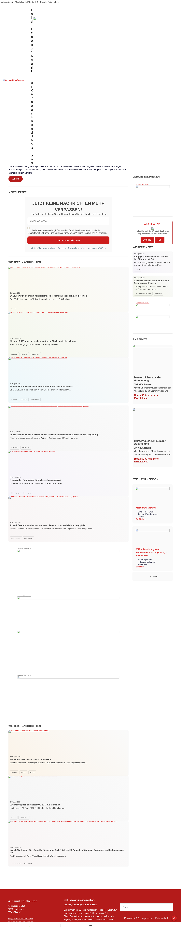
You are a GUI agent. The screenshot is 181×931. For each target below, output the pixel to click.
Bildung (14, 399)
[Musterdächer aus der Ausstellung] (152, 360)
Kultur (32, 772)
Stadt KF (35, 2)
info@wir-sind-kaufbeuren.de (20, 918)
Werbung (158, 293)
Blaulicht (14, 447)
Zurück (15, 179)
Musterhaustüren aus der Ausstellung (150, 442)
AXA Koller (19, 2)
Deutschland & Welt (143, 293)
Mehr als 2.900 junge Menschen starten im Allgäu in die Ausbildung (43, 341)
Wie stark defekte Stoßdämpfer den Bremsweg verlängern (151, 281)
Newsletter (35, 354)
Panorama (27, 493)
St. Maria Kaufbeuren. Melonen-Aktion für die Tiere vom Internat (41, 386)
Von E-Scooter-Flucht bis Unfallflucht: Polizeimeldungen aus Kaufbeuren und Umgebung (54, 434)
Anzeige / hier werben (24, 548)
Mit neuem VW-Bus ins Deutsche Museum (30, 759)
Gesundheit (16, 538)
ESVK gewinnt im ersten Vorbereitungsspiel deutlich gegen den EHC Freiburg (48, 296)
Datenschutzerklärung (77, 248)
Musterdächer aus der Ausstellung (147, 379)
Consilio (43, 2)
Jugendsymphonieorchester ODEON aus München (35, 804)
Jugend (14, 354)
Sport (13, 309)
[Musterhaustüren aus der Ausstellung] (152, 423)
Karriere (24, 354)
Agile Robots (53, 2)
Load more (152, 576)
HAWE (28, 2)
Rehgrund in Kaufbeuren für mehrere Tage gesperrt (35, 480)
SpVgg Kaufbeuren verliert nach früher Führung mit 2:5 (152, 257)
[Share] (174, 918)
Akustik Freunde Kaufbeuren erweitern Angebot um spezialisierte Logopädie (47, 525)
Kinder (23, 772)
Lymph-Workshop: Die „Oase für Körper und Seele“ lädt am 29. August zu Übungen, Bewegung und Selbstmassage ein (67, 851)
